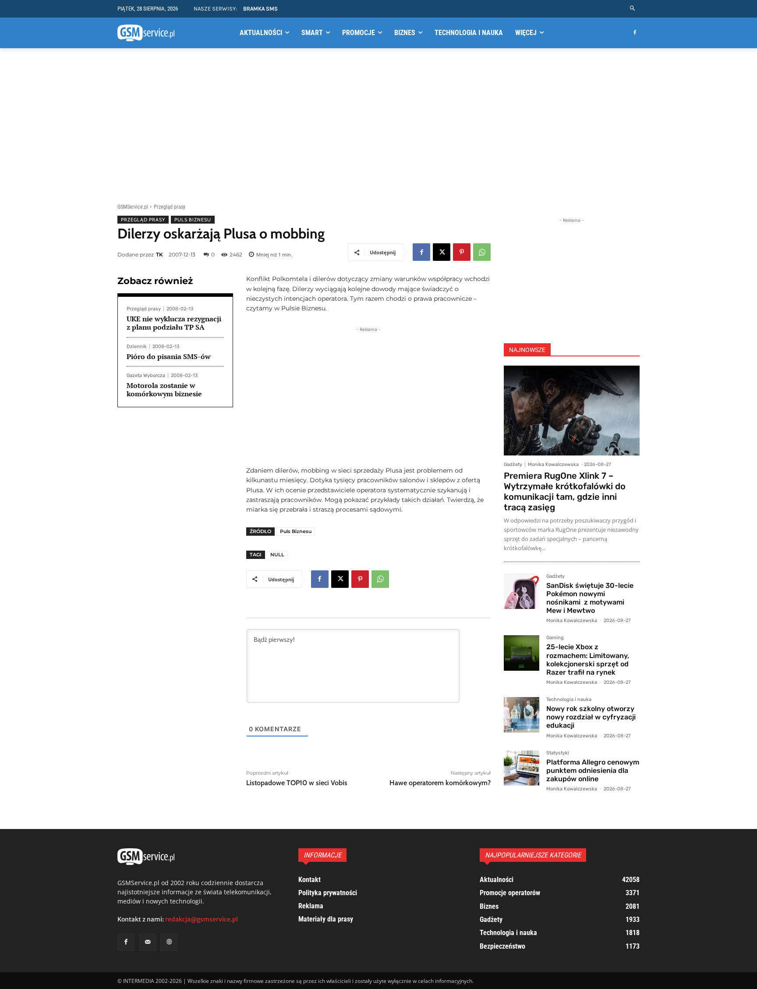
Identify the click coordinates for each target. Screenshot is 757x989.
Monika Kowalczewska (553, 464)
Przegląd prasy (169, 207)
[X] (441, 252)
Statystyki (557, 753)
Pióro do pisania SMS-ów (169, 356)
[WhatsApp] (482, 252)
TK (159, 254)
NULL (277, 554)
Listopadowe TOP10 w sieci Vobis (296, 783)
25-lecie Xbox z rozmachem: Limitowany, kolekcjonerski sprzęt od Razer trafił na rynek (587, 659)
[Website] (168, 941)
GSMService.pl (132, 207)
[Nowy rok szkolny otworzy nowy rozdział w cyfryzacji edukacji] (521, 715)
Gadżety (513, 464)
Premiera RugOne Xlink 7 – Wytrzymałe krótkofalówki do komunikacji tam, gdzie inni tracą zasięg (565, 491)
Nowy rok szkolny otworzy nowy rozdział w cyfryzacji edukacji (591, 716)
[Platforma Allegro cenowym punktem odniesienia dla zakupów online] (521, 768)
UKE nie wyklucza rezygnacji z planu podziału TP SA (174, 323)
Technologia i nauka (568, 699)
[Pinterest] (461, 252)
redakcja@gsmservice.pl (201, 919)
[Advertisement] (378, 124)
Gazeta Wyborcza (146, 375)
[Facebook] (635, 33)
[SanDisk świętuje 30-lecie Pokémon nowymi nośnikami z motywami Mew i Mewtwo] (521, 591)
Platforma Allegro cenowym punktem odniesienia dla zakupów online (592, 770)
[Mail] (147, 941)
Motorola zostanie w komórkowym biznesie (164, 389)
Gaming (555, 637)
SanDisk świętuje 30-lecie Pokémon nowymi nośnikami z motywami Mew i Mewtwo (589, 598)
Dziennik (137, 346)
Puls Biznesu (192, 220)
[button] (633, 8)
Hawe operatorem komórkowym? (440, 783)
